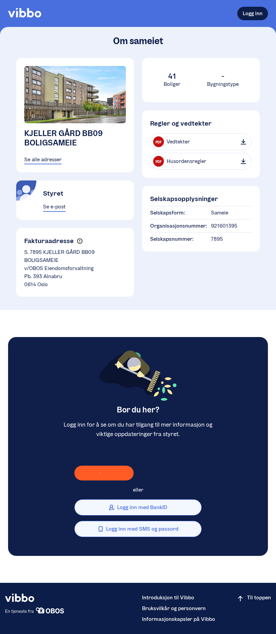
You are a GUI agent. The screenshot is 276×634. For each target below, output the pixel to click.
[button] (79, 241)
